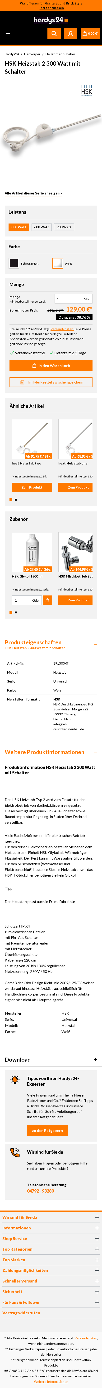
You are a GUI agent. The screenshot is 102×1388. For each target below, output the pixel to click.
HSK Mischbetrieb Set (75, 576)
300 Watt (18, 227)
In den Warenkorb (54, 365)
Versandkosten (85, 1338)
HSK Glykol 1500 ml (27, 576)
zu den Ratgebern (47, 1130)
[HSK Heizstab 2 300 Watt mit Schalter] (51, 130)
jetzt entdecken (52, 8)
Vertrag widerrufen (21, 1312)
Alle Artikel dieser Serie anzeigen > (33, 193)
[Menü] (7, 33)
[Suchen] (54, 33)
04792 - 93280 (40, 1191)
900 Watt (64, 227)
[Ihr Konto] (70, 33)
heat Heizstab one (72, 463)
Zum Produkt (32, 487)
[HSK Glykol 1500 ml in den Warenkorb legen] (47, 600)
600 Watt (41, 227)
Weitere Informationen (51, 1382)
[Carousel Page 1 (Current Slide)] (10, 499)
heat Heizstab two (26, 463)
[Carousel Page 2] (16, 500)
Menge (14, 297)
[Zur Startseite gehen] (50, 20)
